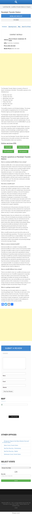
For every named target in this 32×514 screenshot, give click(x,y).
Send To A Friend (26, 26)
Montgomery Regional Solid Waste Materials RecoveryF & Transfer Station (15, 441)
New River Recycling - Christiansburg (12, 448)
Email (4, 381)
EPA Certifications (8, 151)
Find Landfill (8, 147)
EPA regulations (23, 151)
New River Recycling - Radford (11, 451)
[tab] (4, 26)
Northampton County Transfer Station (12, 454)
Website (5, 387)
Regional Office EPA (23, 147)
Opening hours (12, 26)
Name (4, 375)
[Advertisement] (16, 69)
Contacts (4, 26)
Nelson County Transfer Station (11, 445)
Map (19, 26)
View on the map (14, 416)
